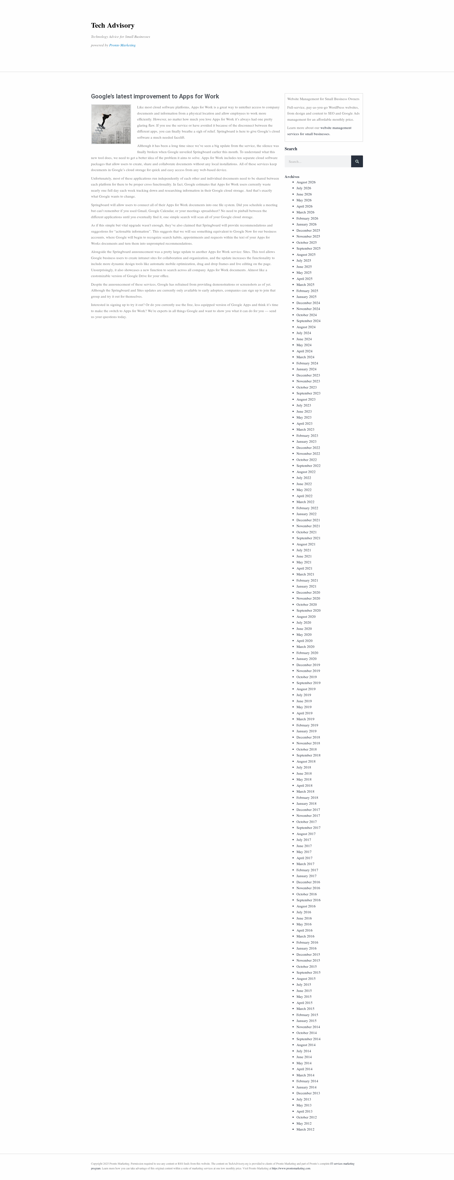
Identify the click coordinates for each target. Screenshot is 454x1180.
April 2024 (305, 351)
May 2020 (304, 634)
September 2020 (309, 610)
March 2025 (305, 284)
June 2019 (304, 700)
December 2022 (308, 447)
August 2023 (306, 399)
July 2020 (304, 622)
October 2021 (307, 532)
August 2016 (306, 906)
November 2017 (308, 815)
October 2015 (307, 966)
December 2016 (308, 881)
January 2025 (307, 296)
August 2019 (306, 688)
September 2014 (309, 1038)
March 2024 (305, 356)
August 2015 (306, 978)
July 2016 (304, 912)
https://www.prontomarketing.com (291, 1168)
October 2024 (307, 314)
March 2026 (305, 212)
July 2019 (304, 694)
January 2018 (307, 803)
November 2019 (308, 670)
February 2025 (307, 290)
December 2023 (308, 375)
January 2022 (307, 513)
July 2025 (304, 260)
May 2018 (304, 779)
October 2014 (307, 1032)
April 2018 (305, 785)
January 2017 (307, 875)
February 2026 (307, 218)
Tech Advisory (113, 25)
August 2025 (306, 254)
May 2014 (304, 1063)
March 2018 (305, 791)
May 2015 (304, 996)
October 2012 (307, 1117)
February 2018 (307, 797)
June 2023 (304, 411)
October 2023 (307, 387)
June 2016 (304, 918)
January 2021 (307, 586)
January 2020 (307, 658)
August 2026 (306, 182)
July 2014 (304, 1050)
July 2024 (304, 332)
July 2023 (304, 405)
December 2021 (308, 519)
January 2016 (307, 948)
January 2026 (307, 224)
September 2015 (309, 972)
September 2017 (309, 827)
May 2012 (304, 1123)
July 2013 (304, 1099)
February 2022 (307, 507)
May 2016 (304, 924)
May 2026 (304, 200)
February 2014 (307, 1080)
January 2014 (307, 1087)
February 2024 (307, 363)
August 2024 (306, 326)
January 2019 (307, 731)
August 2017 (306, 833)
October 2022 (307, 459)
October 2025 (307, 242)
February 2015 (307, 1014)
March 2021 (305, 574)
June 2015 (304, 990)
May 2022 (304, 489)
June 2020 (304, 628)
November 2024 (308, 308)
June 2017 (304, 845)
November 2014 (308, 1026)
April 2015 (305, 1002)
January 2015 (307, 1020)
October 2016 (307, 894)
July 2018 (304, 767)
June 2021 (304, 556)
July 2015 (304, 984)
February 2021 (307, 580)
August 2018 (306, 761)
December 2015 (308, 954)
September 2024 (309, 320)
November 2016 (308, 887)
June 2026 (304, 194)
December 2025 (308, 230)
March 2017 (305, 863)
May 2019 (304, 706)
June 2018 (304, 773)
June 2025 (304, 266)
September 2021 (309, 537)
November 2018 (308, 743)
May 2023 (304, 417)
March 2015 (305, 1008)
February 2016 (307, 942)
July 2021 (304, 550)
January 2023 (307, 441)
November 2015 (308, 960)
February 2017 (307, 869)
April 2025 (305, 278)
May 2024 (304, 344)
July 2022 (304, 477)
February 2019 (307, 725)
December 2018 (308, 737)
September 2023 (309, 393)
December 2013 (308, 1093)
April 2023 (305, 423)
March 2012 (305, 1129)
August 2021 (306, 544)
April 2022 (305, 495)
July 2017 (304, 839)
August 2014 (306, 1044)
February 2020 (307, 652)
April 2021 (305, 568)
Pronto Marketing (122, 45)
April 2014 (305, 1068)
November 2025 (308, 236)
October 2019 (307, 676)
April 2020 (305, 640)
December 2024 (308, 302)
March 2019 (305, 718)
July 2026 (304, 188)
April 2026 (305, 206)
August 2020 (306, 616)
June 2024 (304, 338)
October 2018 (307, 749)
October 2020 (307, 604)
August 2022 (306, 471)
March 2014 (305, 1075)
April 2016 (305, 930)
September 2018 (309, 755)
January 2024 (307, 369)
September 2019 (309, 682)
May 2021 (304, 562)
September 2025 (309, 248)
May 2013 (304, 1105)
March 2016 (305, 936)
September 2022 (309, 465)
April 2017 (305, 857)
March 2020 (305, 646)
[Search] (357, 161)
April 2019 (305, 713)
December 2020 (308, 592)
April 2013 (305, 1111)
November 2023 (308, 381)
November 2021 (308, 525)
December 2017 (308, 809)
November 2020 (308, 598)
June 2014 (304, 1056)
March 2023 (305, 429)
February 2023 (307, 435)
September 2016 (309, 899)
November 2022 (308, 453)
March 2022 (305, 501)
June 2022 (304, 483)
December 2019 (308, 664)
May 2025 (304, 272)
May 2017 (304, 851)
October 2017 (307, 821)
